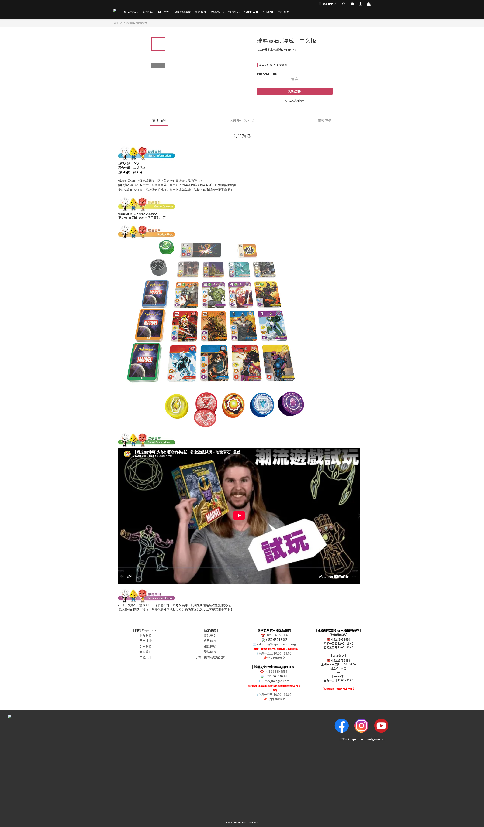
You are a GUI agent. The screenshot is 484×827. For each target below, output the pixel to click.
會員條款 (210, 640)
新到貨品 (148, 12)
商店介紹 (284, 12)
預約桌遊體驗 (182, 12)
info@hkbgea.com (276, 681)
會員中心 (234, 12)
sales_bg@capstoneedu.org (276, 644)
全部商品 (118, 23)
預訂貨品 (164, 12)
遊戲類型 (130, 23)
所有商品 (130, 12)
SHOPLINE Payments (248, 822)
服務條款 (210, 646)
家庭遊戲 (142, 23)
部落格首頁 (251, 12)
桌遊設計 (216, 12)
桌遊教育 (200, 12)
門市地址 (268, 12)
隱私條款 (210, 651)
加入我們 (146, 646)
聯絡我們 (146, 635)
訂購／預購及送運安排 (210, 657)
